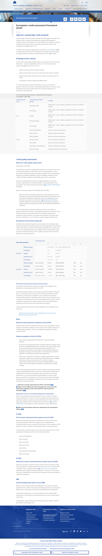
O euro (54, 8)
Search (82, 2)
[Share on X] (71, 19)
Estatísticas (47, 8)
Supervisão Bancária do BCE (79, 8)
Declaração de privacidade (66, 514)
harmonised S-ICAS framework (48, 468)
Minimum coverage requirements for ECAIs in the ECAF (34, 384)
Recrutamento (84, 5)
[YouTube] (80, 531)
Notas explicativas (30, 517)
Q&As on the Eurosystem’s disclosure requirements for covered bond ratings (36, 408)
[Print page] (65, 19)
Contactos (28, 521)
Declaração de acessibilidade (67, 519)
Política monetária (19, 8)
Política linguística (64, 521)
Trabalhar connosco (31, 514)
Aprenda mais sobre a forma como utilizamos (62, 548)
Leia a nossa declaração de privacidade (38, 548)
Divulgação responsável (49, 520)
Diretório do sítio (17, 526)
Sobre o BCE (66, 5)
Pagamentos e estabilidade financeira (34, 8)
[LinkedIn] (74, 531)
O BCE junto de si (75, 5)
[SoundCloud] (84, 531)
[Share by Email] (84, 19)
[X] (70, 531)
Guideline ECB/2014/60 (52, 185)
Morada (28, 523)
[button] (85, 2)
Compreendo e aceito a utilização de (31, 552)
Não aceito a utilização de (70, 552)
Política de (64, 517)
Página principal (16, 11)
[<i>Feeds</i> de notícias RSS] (87, 531)
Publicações (67, 8)
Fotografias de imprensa (32, 519)
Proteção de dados (64, 512)
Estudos (60, 8)
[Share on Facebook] (76, 19)
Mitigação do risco (43, 11)
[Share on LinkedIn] (80, 19)
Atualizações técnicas (48, 518)
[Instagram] (77, 531)
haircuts (47, 49)
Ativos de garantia (34, 11)
